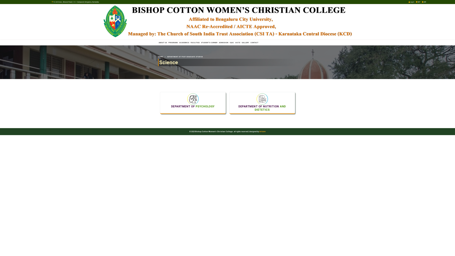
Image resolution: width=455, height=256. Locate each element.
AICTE (237, 42)
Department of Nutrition (262, 108)
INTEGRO (262, 132)
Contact (254, 42)
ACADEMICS (184, 42)
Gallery (245, 42)
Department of (193, 106)
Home (160, 57)
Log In (412, 2)
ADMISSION (223, 42)
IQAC (232, 42)
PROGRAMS (173, 42)
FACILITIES (195, 42)
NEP (418, 2)
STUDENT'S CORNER (209, 42)
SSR (424, 2)
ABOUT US (163, 42)
